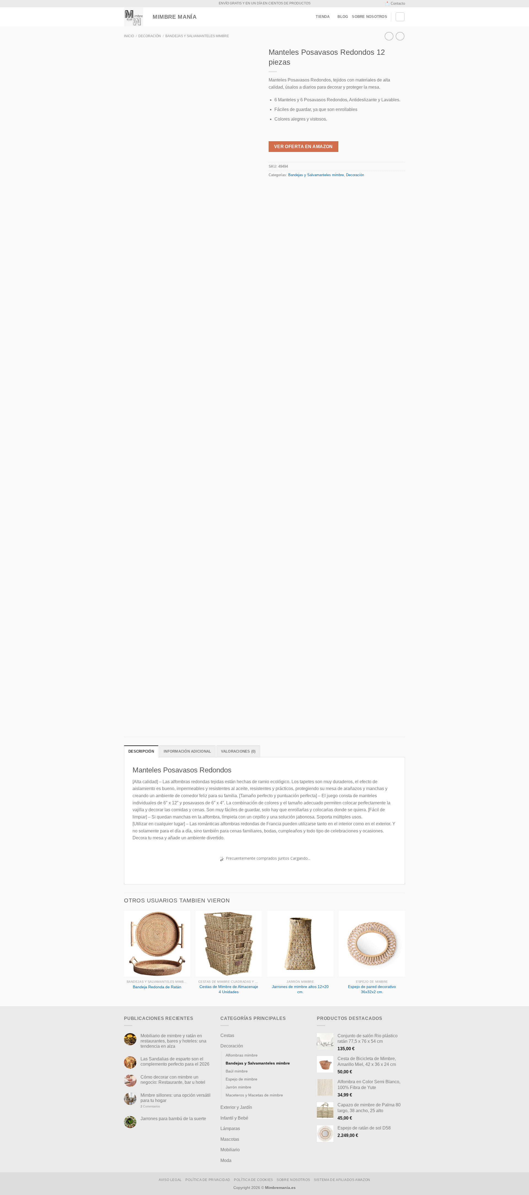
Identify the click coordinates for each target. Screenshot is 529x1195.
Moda (225, 1160)
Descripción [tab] (141, 751)
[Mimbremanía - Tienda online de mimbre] (133, 16)
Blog (343, 17)
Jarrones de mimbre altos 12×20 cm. (300, 989)
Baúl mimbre (237, 1071)
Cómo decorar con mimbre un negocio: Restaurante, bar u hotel (173, 1080)
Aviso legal (170, 1180)
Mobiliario (230, 1149)
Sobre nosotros (369, 17)
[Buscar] (400, 16)
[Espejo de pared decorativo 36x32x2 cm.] (372, 944)
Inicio (129, 36)
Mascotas (229, 1139)
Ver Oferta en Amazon (303, 146)
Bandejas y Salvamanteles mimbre (197, 36)
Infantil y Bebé (234, 1118)
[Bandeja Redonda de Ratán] (157, 944)
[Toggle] (306, 1035)
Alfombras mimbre (242, 1055)
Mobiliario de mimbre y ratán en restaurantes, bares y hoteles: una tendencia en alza (173, 1041)
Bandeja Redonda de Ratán (157, 987)
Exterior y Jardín (236, 1107)
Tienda (323, 17)
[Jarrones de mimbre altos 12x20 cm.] (300, 944)
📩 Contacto (395, 3)
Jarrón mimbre (238, 1087)
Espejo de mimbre (241, 1079)
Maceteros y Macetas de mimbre (254, 1095)
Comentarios (150, 1106)
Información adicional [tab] (187, 751)
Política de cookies (253, 1180)
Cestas (227, 1035)
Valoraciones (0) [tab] (238, 751)
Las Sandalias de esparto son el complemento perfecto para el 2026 (175, 1061)
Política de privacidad (207, 1180)
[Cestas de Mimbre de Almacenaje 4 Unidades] (229, 944)
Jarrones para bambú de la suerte (173, 1118)
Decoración (149, 36)
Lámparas (230, 1128)
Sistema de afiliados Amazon (342, 1180)
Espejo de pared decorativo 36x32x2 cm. (372, 989)
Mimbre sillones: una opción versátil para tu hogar (175, 1098)
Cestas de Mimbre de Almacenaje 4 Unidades (228, 989)
